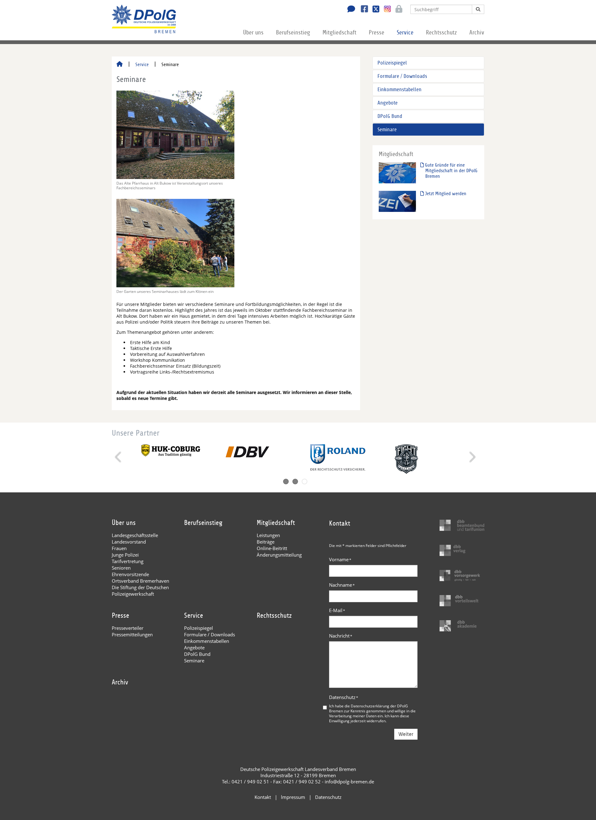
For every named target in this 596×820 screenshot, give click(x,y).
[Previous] (119, 457)
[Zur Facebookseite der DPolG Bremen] (362, 10)
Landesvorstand (129, 542)
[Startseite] (119, 64)
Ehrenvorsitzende (130, 574)
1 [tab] (286, 481)
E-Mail (337, 610)
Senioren (121, 568)
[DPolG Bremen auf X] (373, 10)
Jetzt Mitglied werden (445, 193)
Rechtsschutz (441, 32)
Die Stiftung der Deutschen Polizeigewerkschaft (140, 590)
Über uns (253, 32)
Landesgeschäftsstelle (135, 535)
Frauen (119, 548)
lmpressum (293, 797)
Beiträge (265, 542)
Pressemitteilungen (132, 634)
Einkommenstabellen (399, 89)
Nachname (342, 585)
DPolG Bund (389, 116)
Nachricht (340, 636)
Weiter (405, 734)
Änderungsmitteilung (279, 555)
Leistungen (268, 535)
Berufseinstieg (293, 32)
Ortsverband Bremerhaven (140, 581)
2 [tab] (295, 481)
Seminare (387, 129)
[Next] (472, 457)
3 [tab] (304, 481)
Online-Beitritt (272, 548)
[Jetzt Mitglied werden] (397, 201)
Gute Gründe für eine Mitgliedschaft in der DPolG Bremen (450, 170)
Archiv (476, 32)
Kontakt (263, 797)
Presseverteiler (127, 628)
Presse (376, 32)
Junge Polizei (125, 555)
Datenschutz (343, 697)
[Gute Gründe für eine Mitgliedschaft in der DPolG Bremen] (397, 172)
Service (405, 32)
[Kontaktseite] (349, 10)
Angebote (387, 103)
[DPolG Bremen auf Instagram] (385, 9)
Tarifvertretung (127, 561)
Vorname (340, 559)
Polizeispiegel (392, 63)
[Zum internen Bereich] (397, 10)
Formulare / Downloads (402, 76)
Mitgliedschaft (339, 32)
